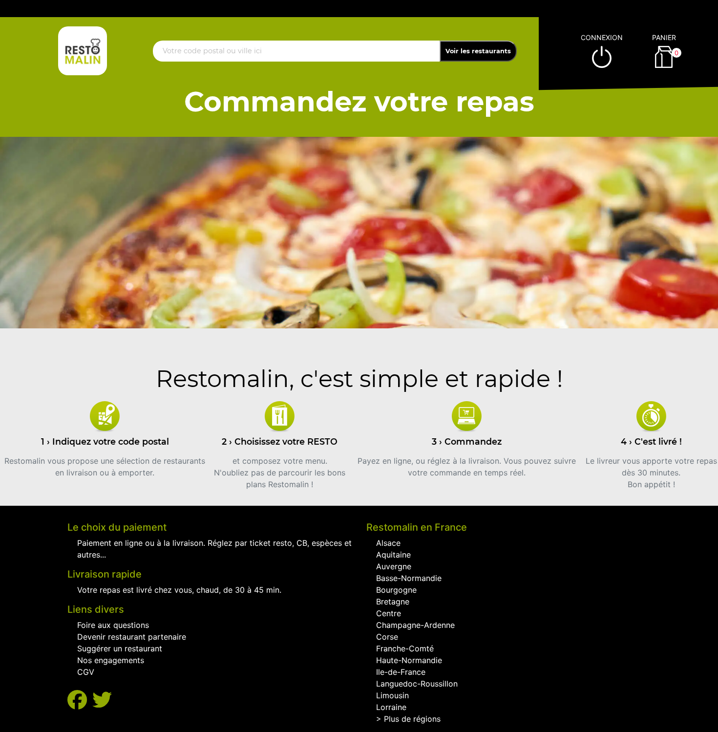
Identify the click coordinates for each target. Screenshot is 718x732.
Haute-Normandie (409, 660)
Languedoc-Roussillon (417, 684)
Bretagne (392, 601)
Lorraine (391, 707)
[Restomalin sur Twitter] (102, 700)
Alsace (388, 543)
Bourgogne (396, 590)
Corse (387, 637)
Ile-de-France (400, 672)
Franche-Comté (405, 648)
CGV (85, 672)
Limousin (392, 695)
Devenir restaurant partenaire (131, 637)
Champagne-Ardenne (415, 625)
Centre (388, 613)
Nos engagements (110, 660)
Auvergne (393, 566)
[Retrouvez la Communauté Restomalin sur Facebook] (79, 700)
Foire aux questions (113, 625)
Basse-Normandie (409, 578)
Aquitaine (393, 555)
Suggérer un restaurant (119, 648)
